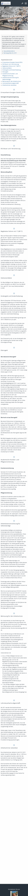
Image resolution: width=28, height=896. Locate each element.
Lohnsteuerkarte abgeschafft (10, 83)
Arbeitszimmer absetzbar (9, 85)
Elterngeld (5, 72)
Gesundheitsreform (9, 51)
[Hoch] (14, 90)
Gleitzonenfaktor (7, 68)
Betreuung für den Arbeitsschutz (11, 81)
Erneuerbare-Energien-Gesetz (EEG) (12, 62)
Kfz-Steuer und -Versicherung (10, 64)
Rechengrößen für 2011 (10, 53)
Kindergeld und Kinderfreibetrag (11, 70)
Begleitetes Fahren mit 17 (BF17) (11, 66)
